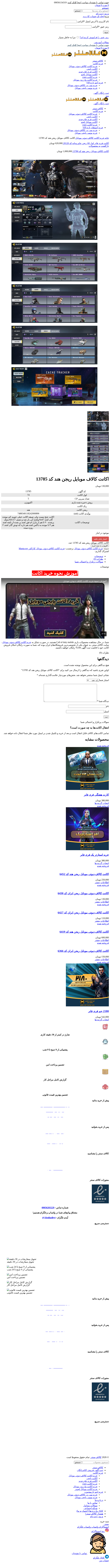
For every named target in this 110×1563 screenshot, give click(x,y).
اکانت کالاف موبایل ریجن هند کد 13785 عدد (88, 543)
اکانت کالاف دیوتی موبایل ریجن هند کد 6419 (84, 931)
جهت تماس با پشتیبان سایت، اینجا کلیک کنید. (88, 45)
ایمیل (106, 711)
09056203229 (48, 1207)
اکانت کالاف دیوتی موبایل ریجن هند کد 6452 (84, 874)
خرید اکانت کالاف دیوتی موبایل (83, 66)
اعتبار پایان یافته (100, 539)
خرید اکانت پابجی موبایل (55, 1249)
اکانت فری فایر (88, 72)
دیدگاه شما (103, 701)
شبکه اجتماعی (90, 1508)
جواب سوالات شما (55, 1138)
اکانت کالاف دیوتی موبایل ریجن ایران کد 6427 (83, 912)
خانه (106, 138)
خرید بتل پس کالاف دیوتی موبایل (55, 1229)
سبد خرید (55, 1121)
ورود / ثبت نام (96, 1516)
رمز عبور (100, 26)
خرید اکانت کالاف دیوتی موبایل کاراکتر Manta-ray (42, 548)
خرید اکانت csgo (89, 77)
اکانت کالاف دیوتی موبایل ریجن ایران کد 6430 (83, 893)
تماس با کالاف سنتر (55, 1159)
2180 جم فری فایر (98, 1011)
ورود (106, 32)
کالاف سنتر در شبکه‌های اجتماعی (55, 1174)
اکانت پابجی (91, 69)
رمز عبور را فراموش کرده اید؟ (94, 37)
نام (107, 706)
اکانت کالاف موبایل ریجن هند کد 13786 (90, 151)
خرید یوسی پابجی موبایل (86, 88)
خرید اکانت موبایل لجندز (55, 1244)
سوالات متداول (90, 1505)
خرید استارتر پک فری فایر (94, 854)
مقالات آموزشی (101, 42)
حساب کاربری (55, 1148)
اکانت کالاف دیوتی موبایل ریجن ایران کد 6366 (83, 950)
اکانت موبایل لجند (89, 74)
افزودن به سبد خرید (100, 546)
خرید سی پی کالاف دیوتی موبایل (82, 85)
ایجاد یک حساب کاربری (93, 16)
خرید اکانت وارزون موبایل (85, 80)
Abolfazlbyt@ (49, 1217)
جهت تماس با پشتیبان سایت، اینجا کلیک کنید (88, 2)
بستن (106, 1524)
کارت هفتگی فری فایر (96, 794)
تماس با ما (92, 1503)
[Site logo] (90, 56)
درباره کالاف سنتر (55, 1164)
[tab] (52, 556)
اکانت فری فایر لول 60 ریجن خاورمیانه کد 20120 (86, 143)
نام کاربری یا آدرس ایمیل (93, 21)
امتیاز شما (104, 680)
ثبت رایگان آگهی (101, 93)
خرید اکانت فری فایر (55, 1254)
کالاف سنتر (96, 1457)
